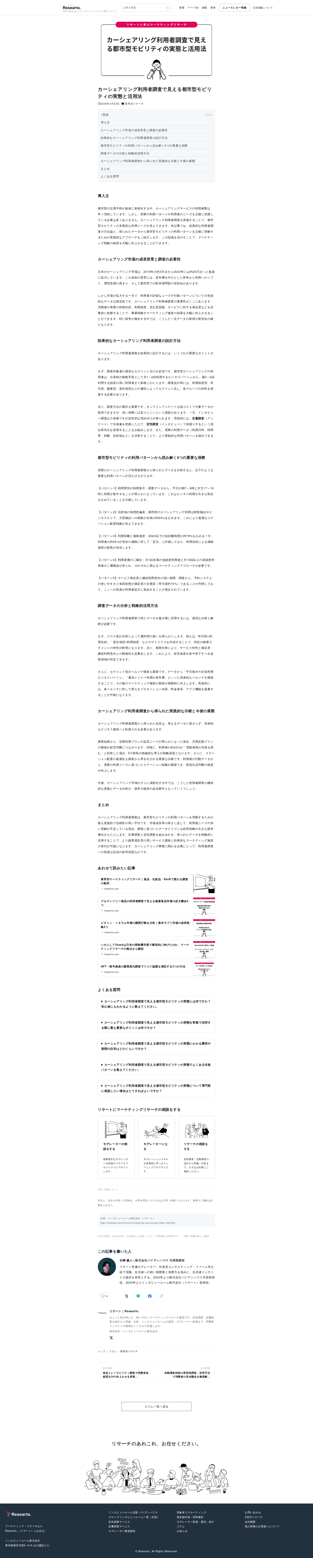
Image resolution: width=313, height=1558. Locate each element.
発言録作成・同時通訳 (190, 1517)
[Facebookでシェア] (150, 1296)
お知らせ (182, 1531)
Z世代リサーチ (254, 1517)
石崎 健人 (126, 1260)
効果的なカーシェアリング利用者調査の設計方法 (134, 138)
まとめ (105, 169)
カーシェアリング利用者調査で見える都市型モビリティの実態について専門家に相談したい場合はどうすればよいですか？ (156, 1088)
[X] (111, 1338)
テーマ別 (193, 7)
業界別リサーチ (134, 103)
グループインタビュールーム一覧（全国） (133, 1517)
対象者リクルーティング (191, 1512)
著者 (213, 7)
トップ (101, 1351)
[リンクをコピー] (161, 1296)
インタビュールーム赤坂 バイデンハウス (133, 1512)
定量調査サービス (119, 1526)
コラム (112, 1351)
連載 (204, 7)
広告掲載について (263, 7)
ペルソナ (137, 671)
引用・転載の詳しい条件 (196, 1235)
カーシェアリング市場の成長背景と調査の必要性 (134, 130)
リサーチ (121, 1163)
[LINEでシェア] (138, 1296)
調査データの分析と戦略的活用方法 (125, 153)
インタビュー (171, 424)
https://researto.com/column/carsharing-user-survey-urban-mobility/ (138, 1222)
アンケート (169, 407)
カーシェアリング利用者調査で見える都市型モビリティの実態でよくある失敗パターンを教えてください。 (156, 1067)
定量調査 (134, 834)
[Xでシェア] (126, 1296)
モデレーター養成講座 (121, 1531)
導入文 (105, 122)
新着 (182, 7)
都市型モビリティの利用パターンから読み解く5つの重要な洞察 (144, 145)
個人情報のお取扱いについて (262, 1526)
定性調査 (149, 834)
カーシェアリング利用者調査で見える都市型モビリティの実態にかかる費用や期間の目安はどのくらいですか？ (156, 1046)
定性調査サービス (119, 1521)
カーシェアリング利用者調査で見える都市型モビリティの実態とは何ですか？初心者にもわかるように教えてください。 (156, 1004)
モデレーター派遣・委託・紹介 (195, 1521)
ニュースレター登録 (234, 7)
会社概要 (250, 1521)
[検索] (167, 7)
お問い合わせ (253, 1512)
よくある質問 (110, 176)
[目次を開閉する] (156, 114)
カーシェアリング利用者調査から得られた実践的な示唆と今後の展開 (148, 161)
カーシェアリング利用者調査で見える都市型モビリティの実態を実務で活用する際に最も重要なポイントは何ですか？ (156, 1025)
